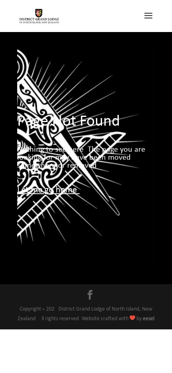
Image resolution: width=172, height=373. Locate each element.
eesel (148, 319)
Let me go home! (48, 190)
